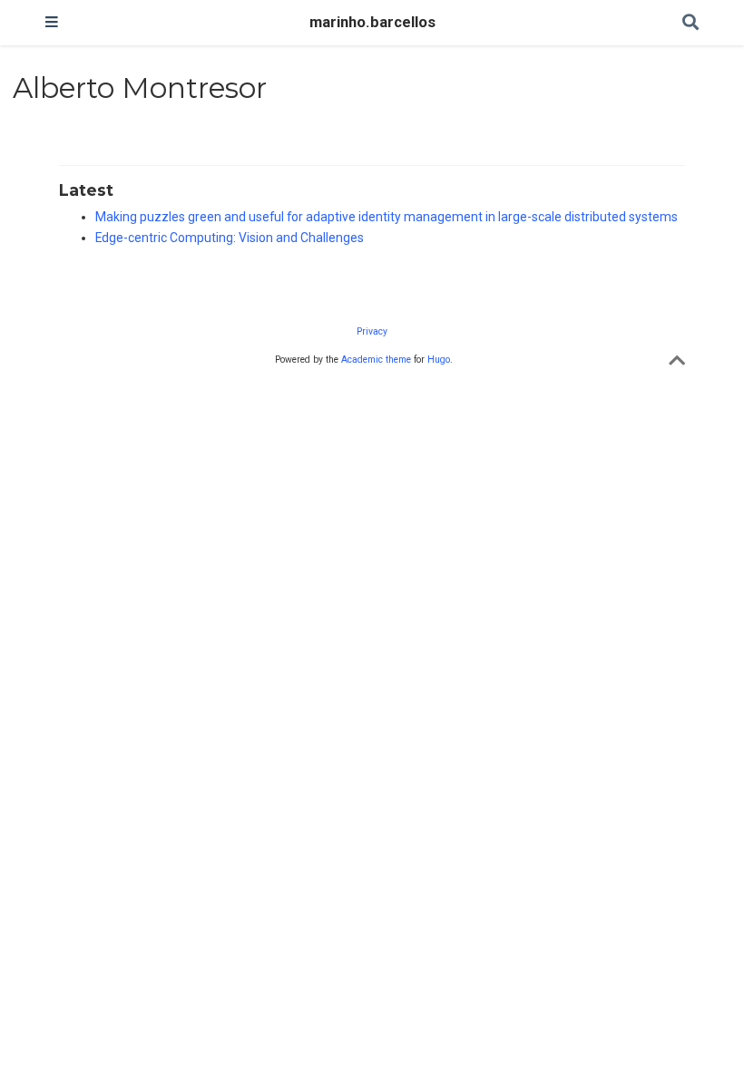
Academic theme (376, 359)
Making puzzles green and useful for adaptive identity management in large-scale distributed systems (386, 216)
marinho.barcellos (372, 22)
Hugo (438, 359)
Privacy (372, 331)
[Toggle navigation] (51, 23)
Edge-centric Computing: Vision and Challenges (229, 237)
